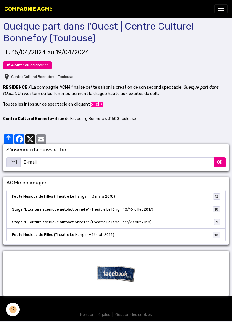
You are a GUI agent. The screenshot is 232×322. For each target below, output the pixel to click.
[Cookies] (13, 309)
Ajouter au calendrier (29, 65)
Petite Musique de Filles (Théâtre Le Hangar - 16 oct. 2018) (115, 235)
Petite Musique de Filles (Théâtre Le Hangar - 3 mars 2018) (115, 196)
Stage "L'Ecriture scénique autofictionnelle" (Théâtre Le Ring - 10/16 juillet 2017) (115, 209)
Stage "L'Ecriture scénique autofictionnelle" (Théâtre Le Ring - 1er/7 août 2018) (115, 222)
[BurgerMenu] (221, 8)
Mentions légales (95, 315)
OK (219, 162)
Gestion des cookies (133, 315)
